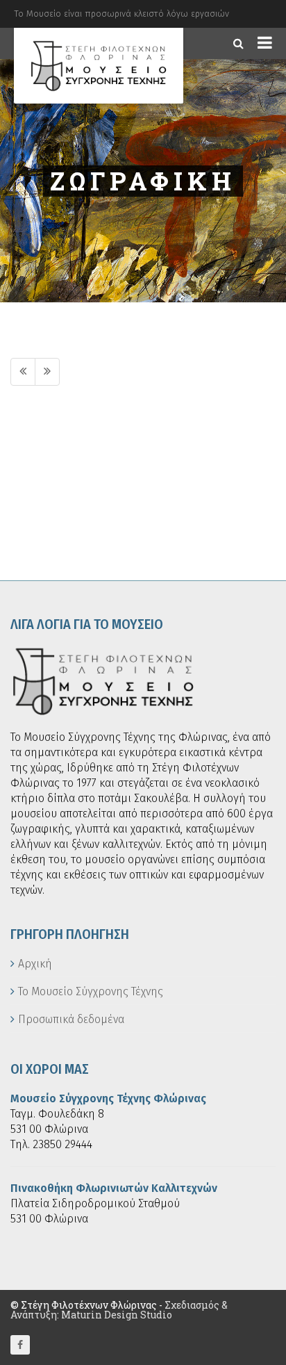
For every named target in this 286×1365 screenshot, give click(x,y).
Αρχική (35, 963)
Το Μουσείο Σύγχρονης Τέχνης (90, 991)
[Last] (47, 372)
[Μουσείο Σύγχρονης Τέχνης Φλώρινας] (98, 66)
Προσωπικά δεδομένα (71, 1019)
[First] (22, 372)
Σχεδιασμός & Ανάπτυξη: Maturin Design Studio (119, 1309)
